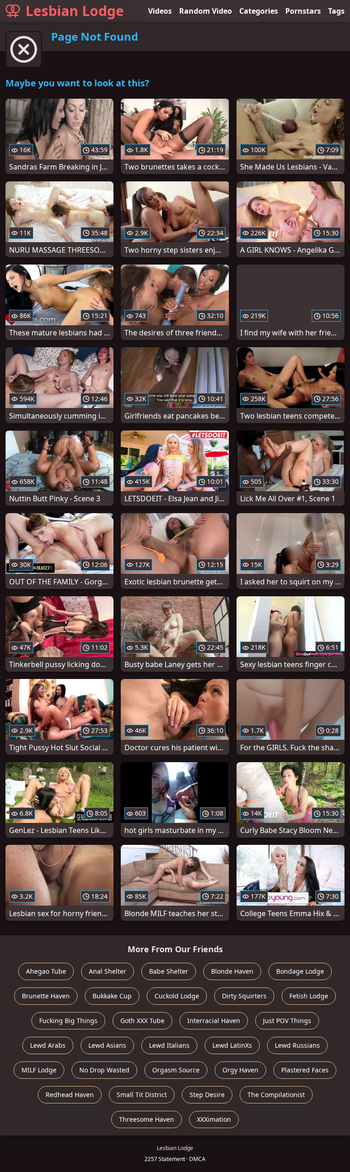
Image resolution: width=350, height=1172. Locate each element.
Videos (160, 11)
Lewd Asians (107, 1045)
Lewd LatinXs (232, 1045)
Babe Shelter (168, 971)
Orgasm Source (176, 1070)
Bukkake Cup (112, 996)
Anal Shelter (107, 971)
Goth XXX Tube (142, 1020)
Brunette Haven (46, 996)
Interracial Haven (213, 1020)
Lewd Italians (169, 1045)
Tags (336, 11)
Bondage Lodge (300, 971)
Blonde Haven (232, 971)
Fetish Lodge (308, 996)
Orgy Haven (240, 1070)
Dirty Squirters (244, 996)
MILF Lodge (39, 1070)
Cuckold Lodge (176, 996)
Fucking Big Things (68, 1020)
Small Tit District (142, 1094)
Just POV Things (287, 1020)
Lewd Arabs (48, 1045)
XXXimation (214, 1119)
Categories (258, 11)
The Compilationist (276, 1094)
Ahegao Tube (46, 971)
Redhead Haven (70, 1094)
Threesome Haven (146, 1119)
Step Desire (207, 1094)
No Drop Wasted (104, 1070)
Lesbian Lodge (75, 10)
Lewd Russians (297, 1045)
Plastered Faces (305, 1070)
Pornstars (303, 11)
